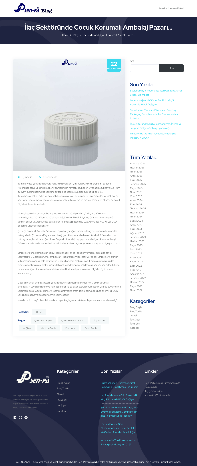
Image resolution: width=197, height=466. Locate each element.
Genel (39, 312)
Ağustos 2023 (137, 233)
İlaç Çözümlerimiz (154, 391)
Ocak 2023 (136, 253)
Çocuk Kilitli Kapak (43, 320)
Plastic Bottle (90, 328)
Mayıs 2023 (136, 245)
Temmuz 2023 (138, 237)
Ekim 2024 (136, 204)
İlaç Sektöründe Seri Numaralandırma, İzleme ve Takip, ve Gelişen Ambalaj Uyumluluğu (119, 428)
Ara (132, 61)
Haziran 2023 (137, 241)
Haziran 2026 (137, 167)
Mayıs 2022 (136, 286)
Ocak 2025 (136, 196)
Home (65, 35)
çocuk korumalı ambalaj (38, 213)
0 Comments (49, 177)
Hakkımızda (151, 387)
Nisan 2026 (136, 171)
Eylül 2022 (135, 269)
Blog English (136, 307)
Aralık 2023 (136, 225)
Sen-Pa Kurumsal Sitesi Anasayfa (162, 383)
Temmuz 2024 (138, 208)
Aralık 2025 (136, 175)
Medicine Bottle (48, 328)
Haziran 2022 (137, 282)
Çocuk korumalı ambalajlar (47, 256)
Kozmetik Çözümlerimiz (157, 395)
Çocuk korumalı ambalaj (30, 282)
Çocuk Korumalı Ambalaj (72, 320)
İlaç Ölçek (135, 319)
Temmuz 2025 (138, 184)
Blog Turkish (136, 311)
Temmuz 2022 (138, 278)
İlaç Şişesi (26, 328)
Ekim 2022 (136, 265)
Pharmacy (70, 328)
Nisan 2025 (136, 192)
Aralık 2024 (136, 200)
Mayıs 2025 (136, 188)
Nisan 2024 (136, 216)
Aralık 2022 (136, 257)
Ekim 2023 (136, 229)
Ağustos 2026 (137, 163)
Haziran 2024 (137, 212)
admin (28, 177)
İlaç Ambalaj (99, 320)
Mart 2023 (136, 249)
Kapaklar (134, 327)
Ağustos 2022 (137, 274)
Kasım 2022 (136, 261)
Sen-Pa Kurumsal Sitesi (171, 8)
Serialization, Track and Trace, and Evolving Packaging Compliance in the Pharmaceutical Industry (154, 114)
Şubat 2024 (136, 220)
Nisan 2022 (136, 290)
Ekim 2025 (136, 180)
